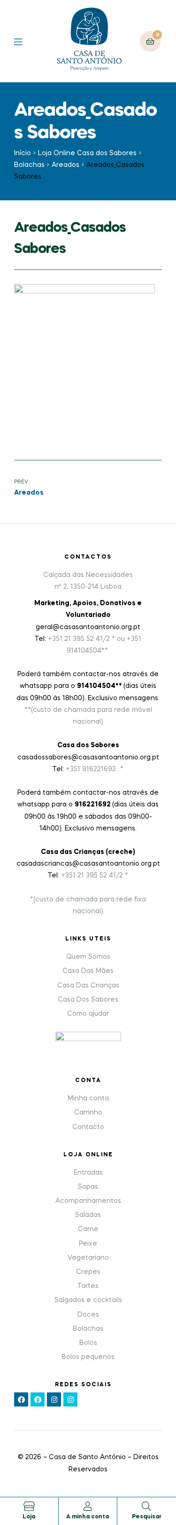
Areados (65, 165)
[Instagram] (54, 1399)
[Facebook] (21, 1399)
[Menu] (25, 41)
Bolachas (29, 165)
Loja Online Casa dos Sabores (87, 153)
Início (22, 153)
